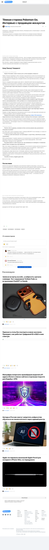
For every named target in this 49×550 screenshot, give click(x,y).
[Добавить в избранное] (42, 26)
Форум (36, 516)
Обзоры (25, 510)
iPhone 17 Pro (19, 514)
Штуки (25, 519)
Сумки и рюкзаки (27, 521)
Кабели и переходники (28, 522)
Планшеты (26, 515)
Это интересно (11, 229)
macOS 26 (19, 511)
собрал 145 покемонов (36, 115)
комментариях (12, 246)
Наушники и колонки (27, 511)
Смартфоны (26, 514)
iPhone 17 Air (19, 516)
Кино (36, 520)
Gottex (9, 250)
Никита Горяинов (7, 368)
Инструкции (44, 511)
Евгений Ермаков (12, 260)
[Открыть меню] (2, 2)
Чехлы (25, 518)
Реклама (43, 519)
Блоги (36, 514)
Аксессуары (37, 513)
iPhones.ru (19, 534)
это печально (17, 229)
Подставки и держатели (28, 523)
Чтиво (36, 519)
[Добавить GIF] (7, 244)
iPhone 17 (19, 513)
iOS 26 (18, 510)
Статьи (36, 510)
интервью (5, 229)
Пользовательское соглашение (8, 528)
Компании (37, 517)
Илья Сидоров (6, 410)
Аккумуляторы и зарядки (28, 513)
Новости (22, 229)
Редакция (43, 518)
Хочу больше (24, 497)
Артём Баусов (6, 324)
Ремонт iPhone (44, 515)
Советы (43, 510)
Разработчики (44, 514)
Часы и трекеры (27, 517)
